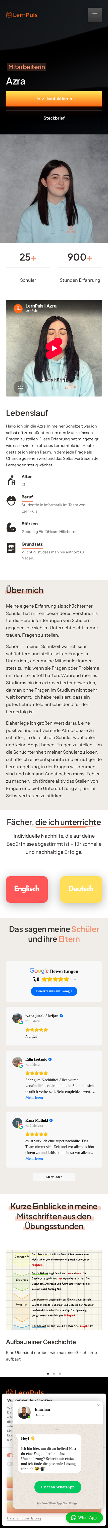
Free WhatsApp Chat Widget (60, 1503)
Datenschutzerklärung (24, 1518)
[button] (98, 1405)
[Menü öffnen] (95, 15)
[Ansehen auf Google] (17, 1018)
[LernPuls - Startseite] (21, 15)
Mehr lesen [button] (34, 1097)
